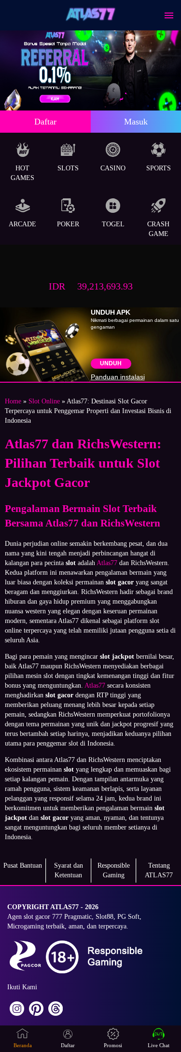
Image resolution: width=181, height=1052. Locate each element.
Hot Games (22, 173)
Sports (158, 168)
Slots (68, 168)
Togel (113, 224)
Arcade (22, 224)
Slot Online (44, 401)
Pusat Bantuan (22, 865)
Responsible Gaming (113, 870)
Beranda (23, 1045)
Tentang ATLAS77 (159, 870)
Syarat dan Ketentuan (68, 870)
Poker (68, 224)
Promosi (113, 1045)
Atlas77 (107, 563)
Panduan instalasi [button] (118, 377)
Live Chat (158, 1045)
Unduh (111, 363)
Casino (112, 168)
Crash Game (158, 229)
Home (13, 401)
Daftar (45, 121)
